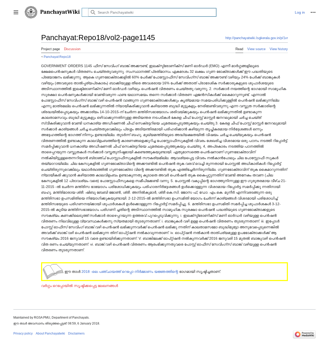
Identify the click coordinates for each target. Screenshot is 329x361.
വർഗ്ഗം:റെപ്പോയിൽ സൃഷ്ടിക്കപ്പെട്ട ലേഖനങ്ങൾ (79, 286)
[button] (16, 12)
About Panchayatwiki (50, 333)
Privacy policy (23, 333)
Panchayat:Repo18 (57, 56)
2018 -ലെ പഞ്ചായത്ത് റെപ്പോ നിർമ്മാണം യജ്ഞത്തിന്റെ (129, 271)
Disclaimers (76, 333)
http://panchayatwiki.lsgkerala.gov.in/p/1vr (256, 38)
